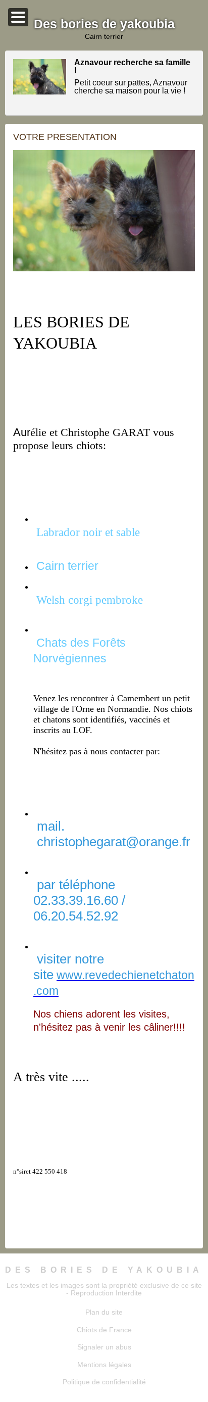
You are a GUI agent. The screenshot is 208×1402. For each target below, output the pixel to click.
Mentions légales (104, 1365)
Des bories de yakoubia (104, 1270)
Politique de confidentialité (104, 1382)
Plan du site (104, 1312)
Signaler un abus (104, 1347)
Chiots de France (104, 1330)
